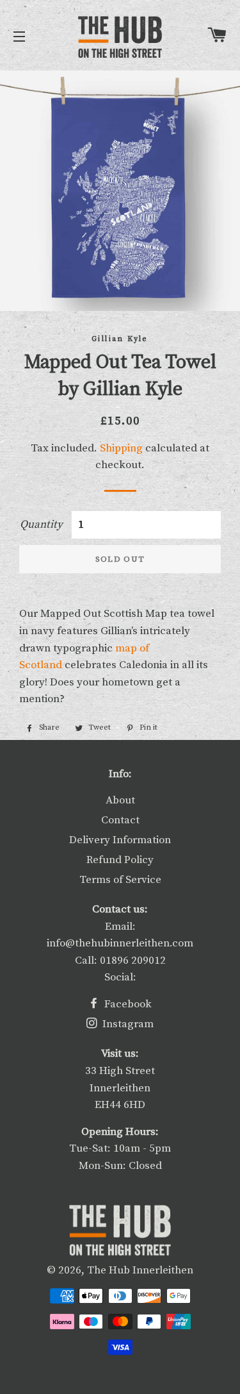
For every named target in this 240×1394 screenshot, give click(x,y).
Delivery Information (120, 840)
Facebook (127, 1004)
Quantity (41, 524)
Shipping (121, 448)
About (120, 800)
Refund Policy (120, 860)
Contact (120, 820)
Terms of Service (120, 880)
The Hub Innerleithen (140, 1270)
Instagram (127, 1024)
